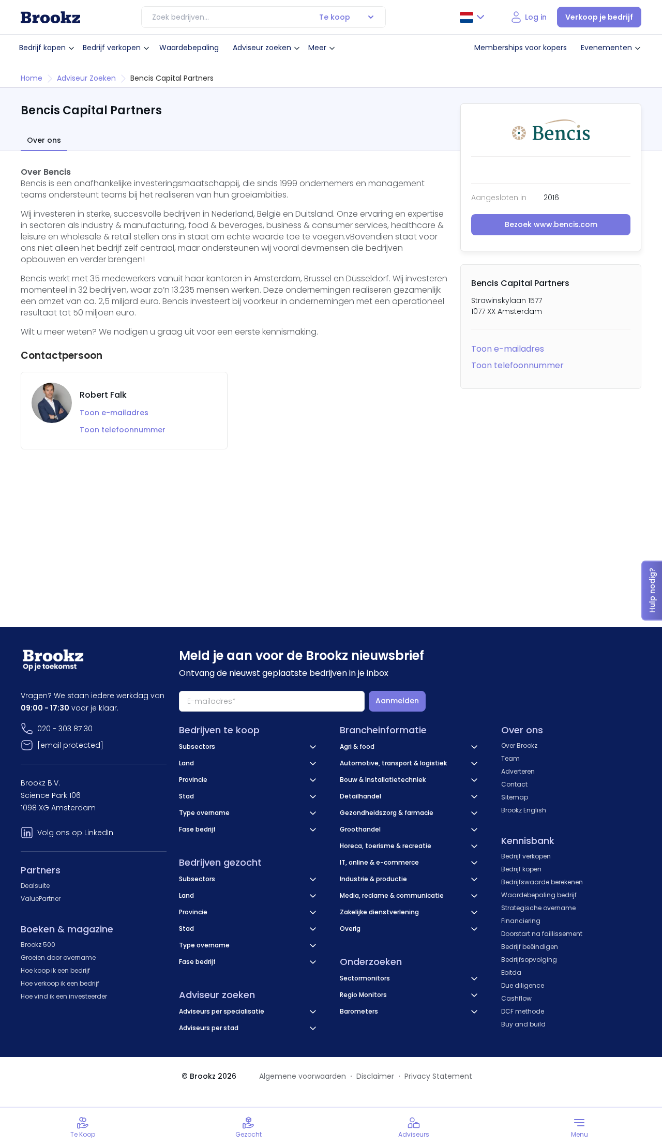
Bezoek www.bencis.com (551, 224)
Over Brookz (519, 745)
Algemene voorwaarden (302, 1076)
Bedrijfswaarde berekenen (542, 882)
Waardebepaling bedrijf (539, 895)
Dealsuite (35, 885)
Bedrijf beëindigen (529, 946)
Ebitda (511, 972)
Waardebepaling (189, 47)
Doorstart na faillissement (541, 933)
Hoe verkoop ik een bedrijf (60, 983)
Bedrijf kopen (42, 47)
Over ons (44, 140)
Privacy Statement (438, 1076)
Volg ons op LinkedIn (75, 832)
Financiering (520, 920)
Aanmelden (397, 701)
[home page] (50, 17)
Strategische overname (538, 907)
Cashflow (516, 998)
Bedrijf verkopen (112, 47)
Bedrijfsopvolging (529, 959)
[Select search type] (371, 17)
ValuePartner (41, 898)
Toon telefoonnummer (517, 365)
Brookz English (523, 810)
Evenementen (606, 47)
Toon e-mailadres (507, 349)
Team (510, 758)
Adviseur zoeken (262, 47)
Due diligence (522, 985)
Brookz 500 (38, 944)
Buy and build (523, 1024)
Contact (514, 784)
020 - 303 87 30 (65, 728)
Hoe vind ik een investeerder (64, 996)
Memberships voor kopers (520, 47)
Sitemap (514, 797)
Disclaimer (375, 1076)
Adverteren (518, 771)
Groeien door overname (58, 957)
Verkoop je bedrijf (599, 17)
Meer (317, 47)
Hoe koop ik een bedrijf (55, 970)
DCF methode (522, 1011)
